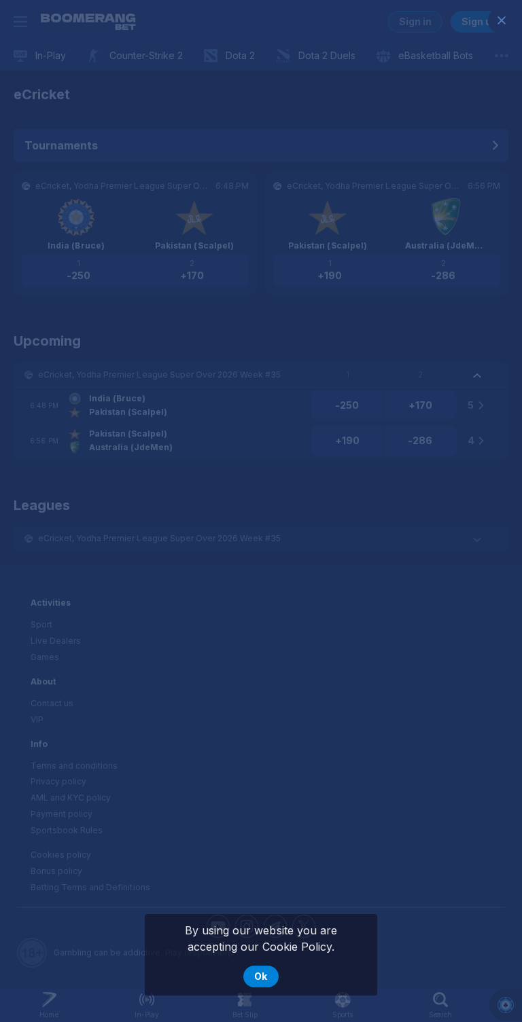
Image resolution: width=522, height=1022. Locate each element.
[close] (501, 20)
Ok (260, 976)
